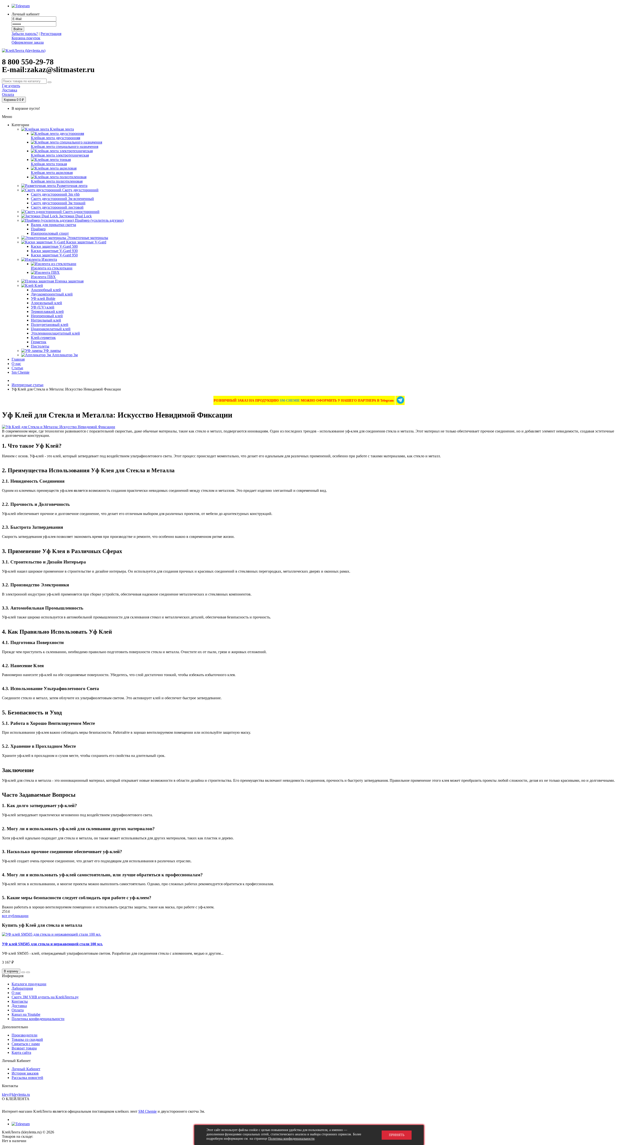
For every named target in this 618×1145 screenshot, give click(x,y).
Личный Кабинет (26, 1069)
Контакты (20, 1001)
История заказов (25, 1073)
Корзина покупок (26, 38)
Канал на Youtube (26, 1014)
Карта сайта (21, 1052)
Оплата (18, 1010)
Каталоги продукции (29, 984)
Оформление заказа (28, 42)
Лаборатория (22, 988)
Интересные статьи (27, 385)
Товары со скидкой (27, 1039)
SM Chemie (147, 1111)
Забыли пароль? (25, 34)
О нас (16, 993)
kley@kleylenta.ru (16, 1094)
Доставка (19, 1006)
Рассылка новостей (27, 1078)
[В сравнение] (28, 972)
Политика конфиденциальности (38, 1019)
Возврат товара (24, 1048)
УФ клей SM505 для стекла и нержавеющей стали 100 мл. (52, 944)
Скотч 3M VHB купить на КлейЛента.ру (45, 997)
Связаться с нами (26, 1044)
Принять (396, 1135)
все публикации (15, 916)
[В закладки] (23, 972)
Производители (24, 1035)
